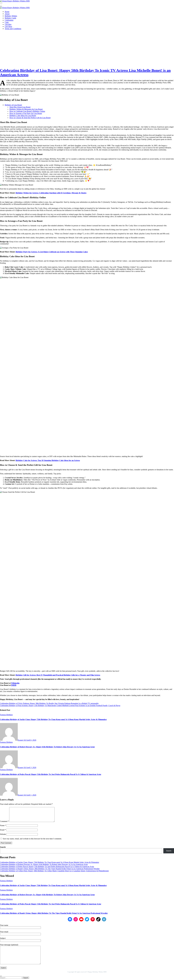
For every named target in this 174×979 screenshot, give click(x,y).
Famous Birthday (6, 715)
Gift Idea (8, 24)
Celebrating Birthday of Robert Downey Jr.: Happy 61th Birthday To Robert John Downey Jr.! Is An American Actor (47, 747)
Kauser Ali (22, 740)
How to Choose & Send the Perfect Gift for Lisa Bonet (30, 118)
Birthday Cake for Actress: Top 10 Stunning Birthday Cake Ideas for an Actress (48, 460)
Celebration (9, 20)
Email (3, 830)
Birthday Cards (10, 18)
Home (7, 12)
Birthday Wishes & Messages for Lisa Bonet (26, 109)
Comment (4, 821)
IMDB (13, 685)
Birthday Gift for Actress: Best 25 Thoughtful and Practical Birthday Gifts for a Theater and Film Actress (58, 675)
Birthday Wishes (11, 16)
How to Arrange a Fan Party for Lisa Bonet (25, 113)
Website (3, 834)
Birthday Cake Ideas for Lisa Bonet (22, 116)
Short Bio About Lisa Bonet (19, 107)
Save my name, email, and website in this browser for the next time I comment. (32, 839)
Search (3, 847)
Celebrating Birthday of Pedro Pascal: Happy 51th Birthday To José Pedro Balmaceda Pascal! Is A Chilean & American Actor (50, 774)
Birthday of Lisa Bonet (13, 105)
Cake (7, 22)
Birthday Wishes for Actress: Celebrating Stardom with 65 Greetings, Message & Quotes (51, 193)
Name (3, 825)
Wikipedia (15, 683)
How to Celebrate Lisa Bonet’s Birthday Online (27, 111)
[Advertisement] (87, 48)
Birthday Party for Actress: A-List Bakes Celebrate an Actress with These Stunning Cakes (52, 252)
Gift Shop (8, 27)
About (7, 14)
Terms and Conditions (13, 29)
